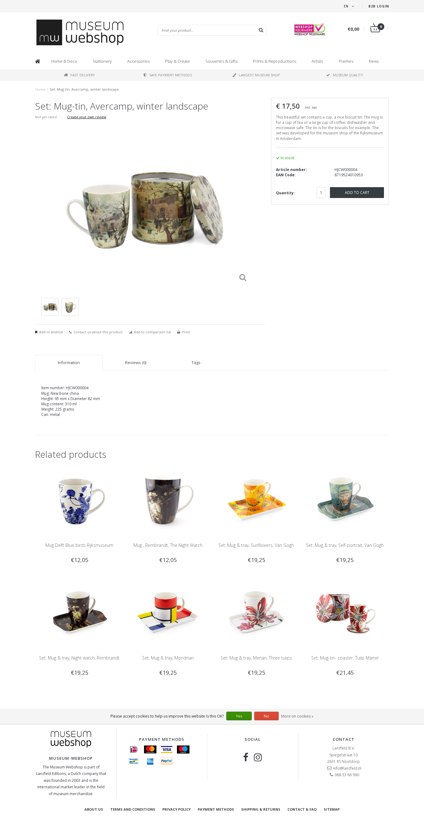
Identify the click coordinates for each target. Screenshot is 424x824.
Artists (317, 61)
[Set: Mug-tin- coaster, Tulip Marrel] (345, 612)
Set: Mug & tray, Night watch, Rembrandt (79, 658)
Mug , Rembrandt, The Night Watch (167, 545)
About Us (93, 809)
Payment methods (216, 809)
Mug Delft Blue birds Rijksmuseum (79, 545)
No (266, 716)
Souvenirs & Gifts (221, 61)
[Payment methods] (134, 749)
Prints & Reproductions (274, 61)
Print (186, 332)
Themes (345, 61)
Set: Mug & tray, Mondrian (168, 658)
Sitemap (332, 809)
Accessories (138, 61)
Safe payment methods (170, 75)
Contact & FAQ (302, 809)
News (374, 61)
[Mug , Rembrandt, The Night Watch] (168, 499)
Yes (239, 716)
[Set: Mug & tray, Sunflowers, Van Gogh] (256, 499)
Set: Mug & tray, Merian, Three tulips (256, 658)
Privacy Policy (176, 809)
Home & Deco (64, 61)
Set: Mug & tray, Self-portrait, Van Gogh (345, 545)
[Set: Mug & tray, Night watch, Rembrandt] (79, 612)
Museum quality (348, 75)
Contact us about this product (98, 332)
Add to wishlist (51, 332)
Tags (196, 362)
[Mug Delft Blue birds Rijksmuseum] (79, 499)
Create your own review (86, 117)
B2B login (378, 6)
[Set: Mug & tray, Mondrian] (168, 612)
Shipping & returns (260, 809)
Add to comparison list (152, 332)
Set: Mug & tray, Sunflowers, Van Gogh (256, 545)
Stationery (102, 61)
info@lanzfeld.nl (347, 768)
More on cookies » (297, 716)
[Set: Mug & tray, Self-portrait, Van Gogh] (345, 499)
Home (40, 89)
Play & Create (177, 61)
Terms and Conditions (132, 809)
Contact (343, 739)
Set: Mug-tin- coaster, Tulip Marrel (344, 658)
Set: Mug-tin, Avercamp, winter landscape (84, 89)
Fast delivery (82, 75)
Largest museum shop (259, 75)
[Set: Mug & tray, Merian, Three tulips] (256, 612)
